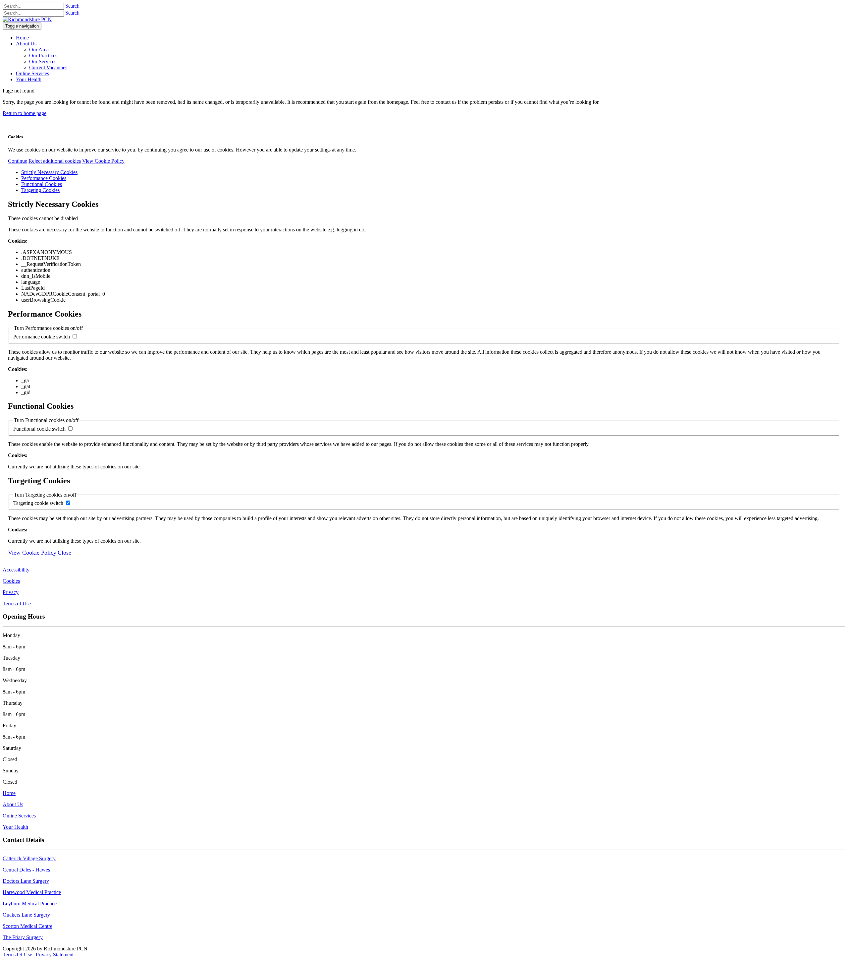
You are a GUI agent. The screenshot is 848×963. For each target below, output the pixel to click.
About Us (13, 804)
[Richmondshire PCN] (27, 19)
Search (72, 6)
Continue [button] (17, 161)
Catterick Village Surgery (29, 858)
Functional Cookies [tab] (41, 184)
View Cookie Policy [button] (103, 161)
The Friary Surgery (23, 937)
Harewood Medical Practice (32, 892)
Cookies (11, 581)
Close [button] (64, 552)
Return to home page (24, 113)
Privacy (11, 592)
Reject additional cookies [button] (54, 161)
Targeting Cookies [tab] (40, 190)
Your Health (15, 827)
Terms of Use (17, 603)
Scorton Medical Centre (27, 926)
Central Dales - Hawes (26, 870)
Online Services (19, 815)
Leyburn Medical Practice (30, 903)
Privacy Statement (55, 954)
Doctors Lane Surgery (26, 881)
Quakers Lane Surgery (26, 915)
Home (9, 793)
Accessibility (16, 569)
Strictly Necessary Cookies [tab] (49, 172)
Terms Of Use (17, 954)
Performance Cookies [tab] (43, 178)
